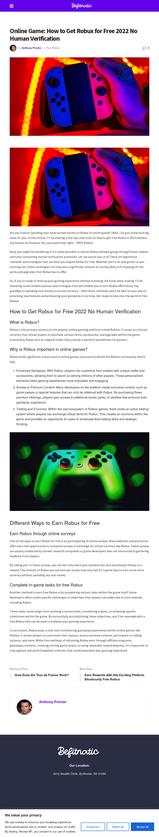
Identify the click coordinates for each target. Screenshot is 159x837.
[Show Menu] (11, 6)
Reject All (118, 827)
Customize (92, 827)
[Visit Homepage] (82, 6)
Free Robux (53, 48)
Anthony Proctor (31, 48)
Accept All (143, 827)
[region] (79, 823)
